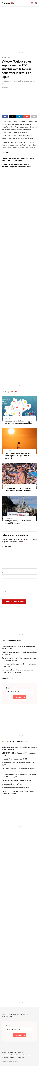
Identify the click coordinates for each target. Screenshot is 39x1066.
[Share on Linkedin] (19, 116)
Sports (9, 57)
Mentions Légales (26, 1055)
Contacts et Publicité (8, 1057)
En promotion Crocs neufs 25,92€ (13, 784)
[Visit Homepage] (8, 3)
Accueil (4, 57)
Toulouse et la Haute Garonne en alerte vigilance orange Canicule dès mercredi (18, 456)
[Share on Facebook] (5, 116)
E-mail (4, 582)
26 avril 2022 (5, 87)
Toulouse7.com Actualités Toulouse (12, 1053)
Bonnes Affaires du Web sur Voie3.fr (17, 742)
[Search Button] (36, 3)
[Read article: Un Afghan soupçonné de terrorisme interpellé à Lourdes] (19, 508)
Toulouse (8, 418)
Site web (4, 591)
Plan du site (20, 1057)
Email (8, 688)
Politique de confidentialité (9, 1055)
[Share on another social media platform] (34, 116)
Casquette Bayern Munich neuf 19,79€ (14, 759)
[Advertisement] (19, 28)
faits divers (8, 518)
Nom (4, 572)
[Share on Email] (26, 116)
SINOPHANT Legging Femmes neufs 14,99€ (16, 780)
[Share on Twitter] (12, 116)
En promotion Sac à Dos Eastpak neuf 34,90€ (17, 788)
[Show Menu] (32, 3)
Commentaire (7, 546)
